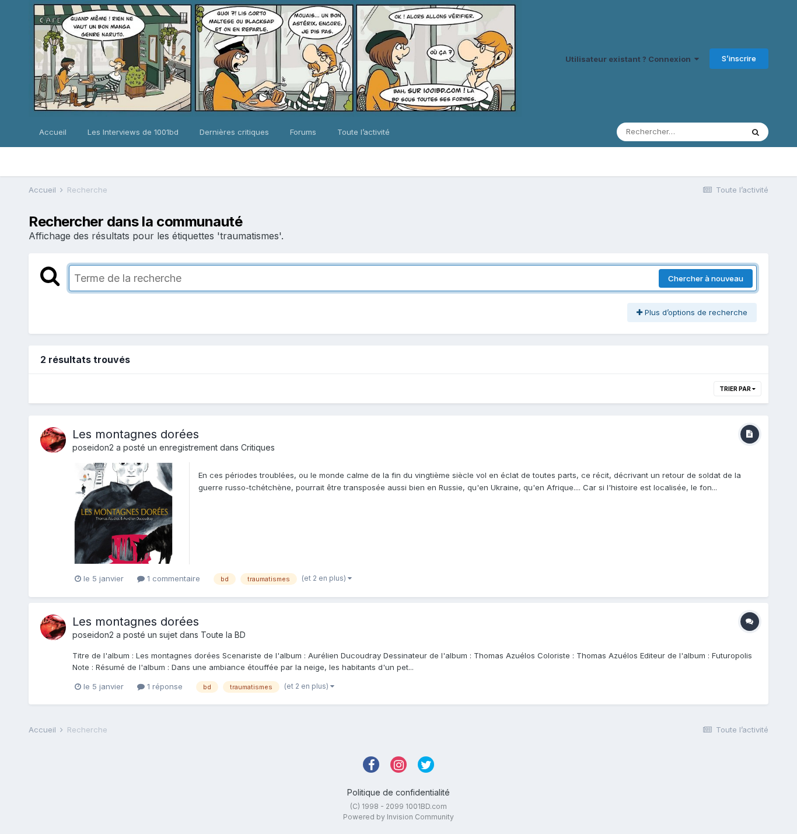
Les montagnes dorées (135, 434)
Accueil (53, 132)
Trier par (735, 388)
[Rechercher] (755, 132)
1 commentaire (172, 578)
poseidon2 (93, 447)
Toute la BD (223, 635)
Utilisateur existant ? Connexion (629, 59)
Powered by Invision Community (398, 816)
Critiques (258, 447)
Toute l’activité (363, 132)
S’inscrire (739, 58)
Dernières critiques (234, 132)
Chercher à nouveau (705, 278)
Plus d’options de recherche (694, 312)
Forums (303, 132)
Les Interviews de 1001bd (133, 132)
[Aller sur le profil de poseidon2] (53, 440)
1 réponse (164, 686)
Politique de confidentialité (398, 792)
